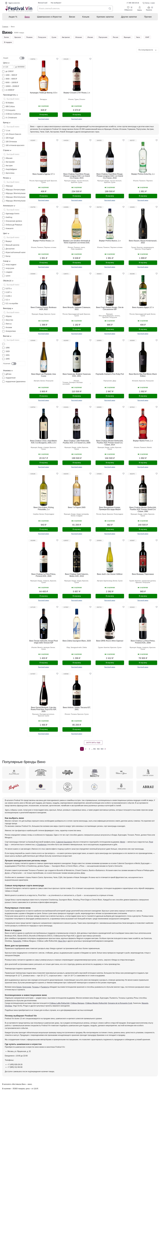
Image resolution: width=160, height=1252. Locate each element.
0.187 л (9, 292)
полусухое (10, 268)
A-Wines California (13, 114)
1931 (8, 355)
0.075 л (9, 288)
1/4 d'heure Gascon (13, 134)
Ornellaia (8, 1006)
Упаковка (7, 370)
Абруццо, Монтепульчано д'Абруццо (21, 193)
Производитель (9, 95)
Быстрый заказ (43, 119)
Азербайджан (11, 169)
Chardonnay (42, 844)
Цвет (5, 233)
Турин (76, 99)
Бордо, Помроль (43, 581)
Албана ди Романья (14, 225)
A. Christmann (11, 118)
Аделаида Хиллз (12, 213)
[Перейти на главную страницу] (18, 8)
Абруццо (9, 186)
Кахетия (107, 647)
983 (102, 749)
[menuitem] (13, 16)
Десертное (10, 249)
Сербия (36, 514)
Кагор (8, 256)
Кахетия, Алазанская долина (145, 581)
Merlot (122, 842)
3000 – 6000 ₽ (11, 79)
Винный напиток (12, 245)
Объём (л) (7, 281)
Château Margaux (77, 1003)
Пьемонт (142, 181)
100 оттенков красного (15, 145)
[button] (148, 50)
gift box (8, 374)
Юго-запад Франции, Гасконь (109, 316)
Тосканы (35, 987)
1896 (8, 348)
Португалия (103, 37)
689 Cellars (10, 106)
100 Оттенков (11, 142)
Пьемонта (45, 987)
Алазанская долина (14, 221)
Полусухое (42, 37)
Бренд (5, 123)
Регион (6, 178)
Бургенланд (108, 581)
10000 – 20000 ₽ (12, 86)
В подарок (8, 42)
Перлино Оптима (50, 247)
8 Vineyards (10, 110)
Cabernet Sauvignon (64, 842)
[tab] (13, 58)
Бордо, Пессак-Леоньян (79, 181)
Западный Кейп (76, 647)
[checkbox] (22, 58)
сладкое (9, 272)
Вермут (9, 241)
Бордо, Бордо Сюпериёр (80, 514)
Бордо (41, 314)
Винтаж (6, 336)
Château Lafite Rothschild (59, 1003)
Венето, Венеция (43, 647)
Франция (127, 37)
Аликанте (9, 228)
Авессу (9, 324)
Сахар (5, 261)
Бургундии (27, 987)
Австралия (66, 37)
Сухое (54, 37)
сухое (8, 276)
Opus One (62, 941)
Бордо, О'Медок (43, 447)
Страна (6, 150)
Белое (6, 37)
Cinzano (82, 99)
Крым (104, 514)
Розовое (29, 37)
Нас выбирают (56, 3)
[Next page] (105, 749)
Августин (9, 320)
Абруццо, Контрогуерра (15, 190)
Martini (149, 447)
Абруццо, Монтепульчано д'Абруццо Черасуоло (25, 201)
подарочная (11, 378)
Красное (18, 37)
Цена (5, 63)
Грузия (133, 247)
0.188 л (9, 296)
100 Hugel (10, 138)
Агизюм (9, 327)
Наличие (6, 363)
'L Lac (8, 130)
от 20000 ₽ (9, 90)
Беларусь (43, 99)
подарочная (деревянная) (16, 381)
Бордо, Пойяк (76, 447)
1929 (8, 351)
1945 (8, 359)
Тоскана (74, 714)
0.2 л (8, 300)
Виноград (7, 308)
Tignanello (17, 941)
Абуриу (9, 316)
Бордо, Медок (76, 581)
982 (98, 749)
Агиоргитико (11, 331)
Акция (5, 58)
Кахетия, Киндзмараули (145, 247)
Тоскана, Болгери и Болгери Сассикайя (72, 383)
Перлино (149, 181)
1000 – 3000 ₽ (11, 75)
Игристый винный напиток (17, 252)
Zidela (84, 647)
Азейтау (9, 217)
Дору (114, 381)
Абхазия (9, 158)
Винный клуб (42, 3)
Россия (115, 37)
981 (94, 749)
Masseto (145, 1003)
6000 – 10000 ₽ (11, 82)
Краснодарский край (42, 181)
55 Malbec (10, 103)
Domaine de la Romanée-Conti (120, 1003)
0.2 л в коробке (12, 303)
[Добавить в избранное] (57, 59)
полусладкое (11, 265)
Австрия (9, 166)
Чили (138, 37)
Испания (78, 37)
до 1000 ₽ (9, 71)
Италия (90, 37)
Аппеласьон (8, 206)
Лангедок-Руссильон (46, 714)
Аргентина (10, 173)
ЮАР (147, 37)
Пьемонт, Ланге (79, 247)
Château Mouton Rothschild (96, 1003)
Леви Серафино (76, 249)
